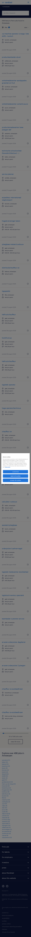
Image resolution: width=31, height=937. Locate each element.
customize (15, 471)
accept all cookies (15, 480)
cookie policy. (7, 467)
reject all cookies (15, 476)
